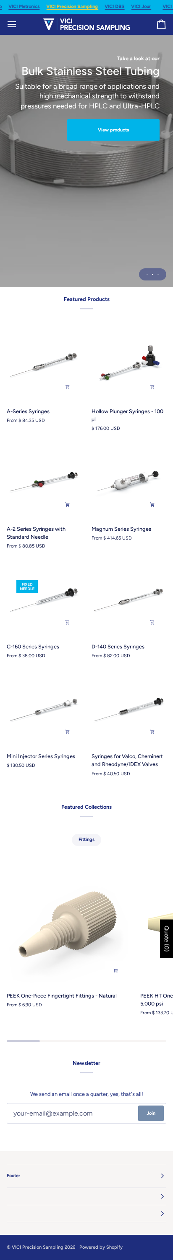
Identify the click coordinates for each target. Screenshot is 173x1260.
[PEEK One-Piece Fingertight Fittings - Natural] (68, 924)
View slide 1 (147, 274)
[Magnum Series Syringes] (129, 481)
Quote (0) (166, 938)
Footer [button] (13, 1175)
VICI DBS (114, 6)
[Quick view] (67, 386)
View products (113, 130)
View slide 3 (158, 274)
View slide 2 (152, 274)
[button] (86, 1196)
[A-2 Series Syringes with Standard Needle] (44, 481)
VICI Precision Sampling (72, 6)
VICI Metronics (23, 6)
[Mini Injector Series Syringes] (44, 708)
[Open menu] (19, 24)
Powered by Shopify (101, 1247)
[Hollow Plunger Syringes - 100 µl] (129, 363)
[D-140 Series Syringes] (129, 599)
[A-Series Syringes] (44, 363)
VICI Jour (141, 6)
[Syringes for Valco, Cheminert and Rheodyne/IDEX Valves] (129, 708)
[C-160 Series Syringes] (44, 599)
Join (151, 1113)
